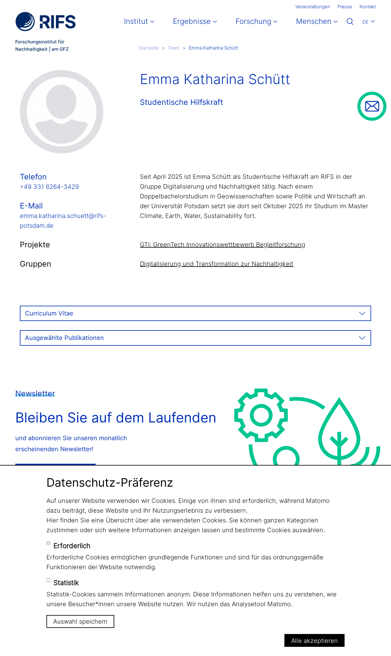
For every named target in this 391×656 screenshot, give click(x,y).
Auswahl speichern (80, 621)
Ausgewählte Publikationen (64, 337)
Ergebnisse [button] (192, 21)
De (365, 22)
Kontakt (368, 6)
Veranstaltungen (312, 6)
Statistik (66, 582)
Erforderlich (71, 545)
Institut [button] (136, 21)
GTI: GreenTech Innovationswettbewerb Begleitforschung (222, 244)
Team (174, 48)
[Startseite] (45, 21)
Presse (345, 6)
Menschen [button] (313, 21)
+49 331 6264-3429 (49, 186)
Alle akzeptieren (314, 640)
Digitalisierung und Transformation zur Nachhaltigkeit (216, 263)
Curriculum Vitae (49, 313)
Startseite (148, 48)
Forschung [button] (253, 21)
